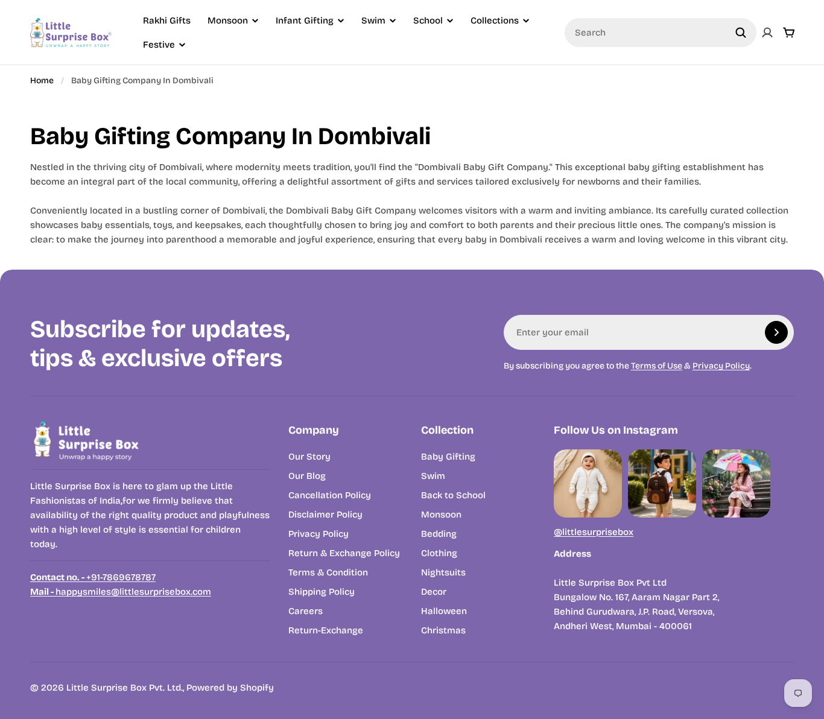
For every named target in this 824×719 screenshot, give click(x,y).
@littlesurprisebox (593, 532)
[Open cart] (789, 32)
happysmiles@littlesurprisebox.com (120, 591)
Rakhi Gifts (167, 20)
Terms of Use (656, 366)
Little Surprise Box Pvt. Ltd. (124, 687)
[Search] (740, 32)
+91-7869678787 (93, 577)
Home (42, 80)
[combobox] (660, 32)
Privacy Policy (721, 366)
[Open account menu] (767, 32)
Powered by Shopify (230, 687)
